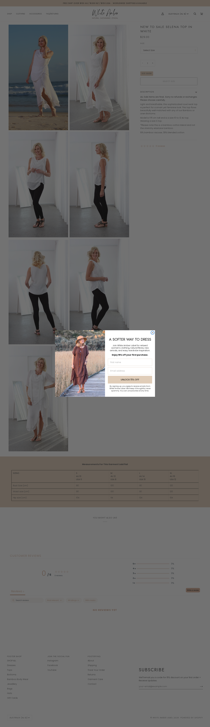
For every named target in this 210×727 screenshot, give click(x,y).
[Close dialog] (152, 332)
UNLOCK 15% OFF (130, 379)
